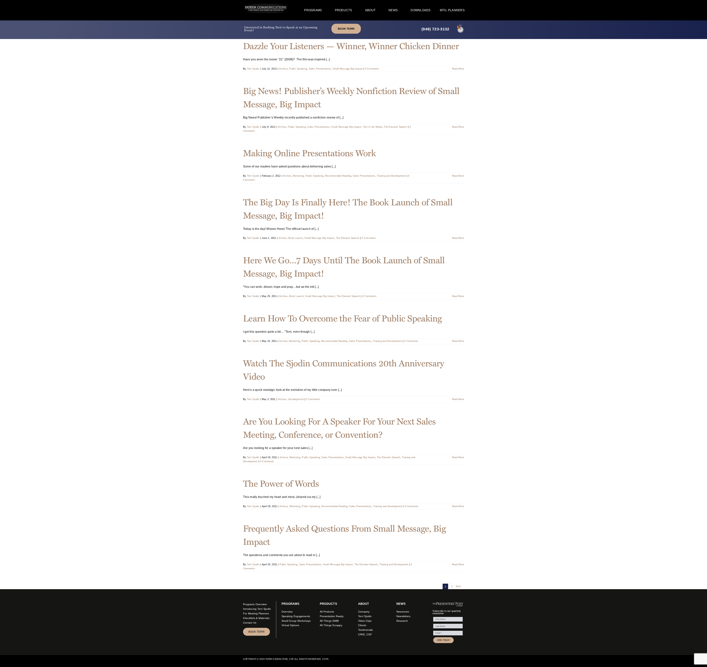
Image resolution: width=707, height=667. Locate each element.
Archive (283, 68)
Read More (458, 68)
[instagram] (414, 659)
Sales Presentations (320, 68)
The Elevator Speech (395, 126)
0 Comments (372, 68)
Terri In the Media (372, 126)
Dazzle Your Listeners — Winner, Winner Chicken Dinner (351, 45)
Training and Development (391, 175)
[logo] (265, 5)
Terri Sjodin (253, 68)
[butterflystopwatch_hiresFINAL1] (460, 24)
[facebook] (402, 659)
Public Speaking (298, 68)
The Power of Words (281, 483)
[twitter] (408, 659)
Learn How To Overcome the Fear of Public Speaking (342, 318)
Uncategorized (296, 399)
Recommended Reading (338, 175)
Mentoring (298, 175)
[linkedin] (420, 659)
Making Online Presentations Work (309, 152)
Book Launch (295, 238)
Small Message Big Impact (348, 68)
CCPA (325, 659)
